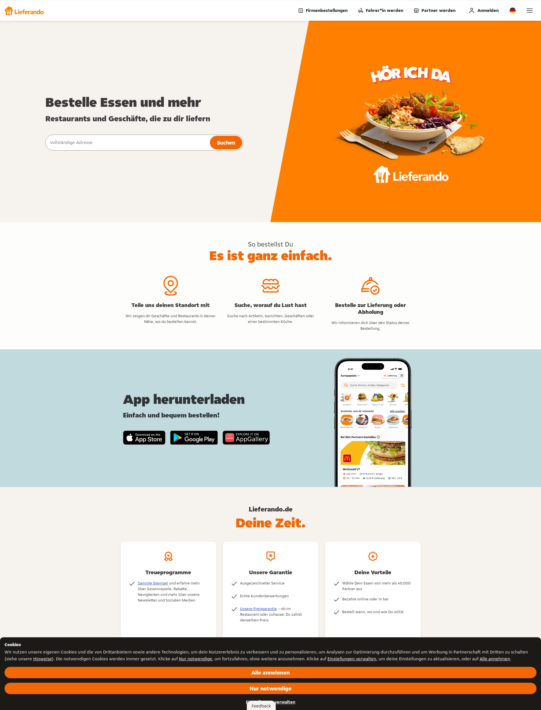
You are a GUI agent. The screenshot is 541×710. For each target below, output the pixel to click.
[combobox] (127, 142)
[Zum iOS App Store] (144, 438)
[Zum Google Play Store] (194, 438)
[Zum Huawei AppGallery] (246, 438)
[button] (24, 10)
